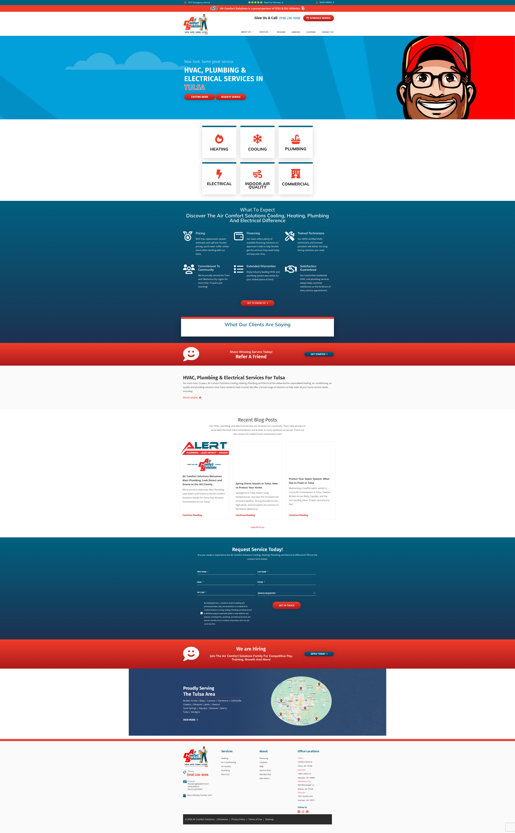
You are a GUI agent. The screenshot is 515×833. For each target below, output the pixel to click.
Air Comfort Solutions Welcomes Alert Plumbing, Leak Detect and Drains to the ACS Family (202, 480)
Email (200, 582)
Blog (261, 766)
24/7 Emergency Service (198, 2)
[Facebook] (299, 812)
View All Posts (257, 527)
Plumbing (225, 770)
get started (318, 354)
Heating (224, 758)
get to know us (257, 303)
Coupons (263, 762)
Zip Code (201, 592)
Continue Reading (192, 515)
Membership (265, 774)
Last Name (263, 571)
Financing (264, 758)
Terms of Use (255, 819)
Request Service (231, 96)
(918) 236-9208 (289, 18)
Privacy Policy (238, 819)
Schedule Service (320, 18)
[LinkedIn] (307, 812)
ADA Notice (265, 778)
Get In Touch (286, 605)
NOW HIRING (325, 2)
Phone (261, 582)
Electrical (225, 774)
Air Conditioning (228, 762)
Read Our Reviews (272, 2)
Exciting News (199, 96)
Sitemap (269, 819)
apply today (318, 653)
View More (189, 719)
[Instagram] (303, 812)
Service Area (265, 770)
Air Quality (226, 766)
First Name (202, 571)
